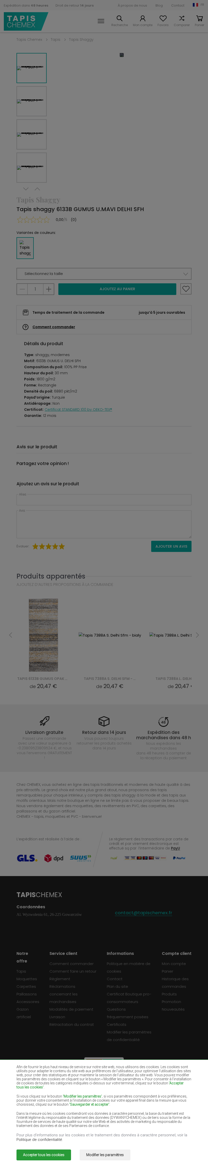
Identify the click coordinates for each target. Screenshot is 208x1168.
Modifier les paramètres (105, 1155)
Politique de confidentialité (39, 1139)
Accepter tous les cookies (43, 1155)
